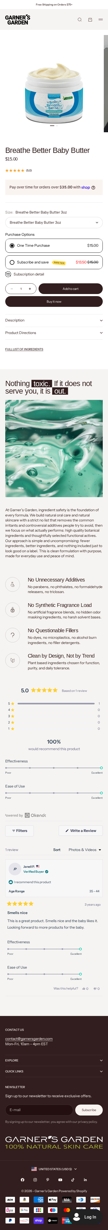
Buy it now (54, 301)
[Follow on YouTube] (60, 1180)
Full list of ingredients (24, 349)
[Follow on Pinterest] (48, 1180)
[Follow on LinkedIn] (85, 1180)
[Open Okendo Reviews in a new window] (25, 815)
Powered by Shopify (73, 1191)
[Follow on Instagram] (35, 1180)
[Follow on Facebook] (22, 1180)
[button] (54, 703)
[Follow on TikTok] (73, 1180)
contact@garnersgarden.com (29, 1038)
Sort (57, 849)
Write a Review (86, 832)
